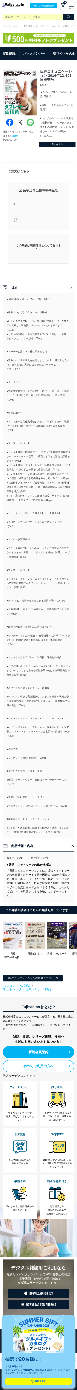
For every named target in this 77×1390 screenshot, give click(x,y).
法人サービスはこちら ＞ (19, 1075)
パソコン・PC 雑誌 (22, 26)
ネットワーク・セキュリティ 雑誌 (52, 26)
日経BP (15, 135)
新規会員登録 (38, 1052)
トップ (6, 26)
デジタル (15, 220)
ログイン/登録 (43, 5)
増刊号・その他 (64, 53)
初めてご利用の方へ (38, 1066)
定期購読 (9, 53)
